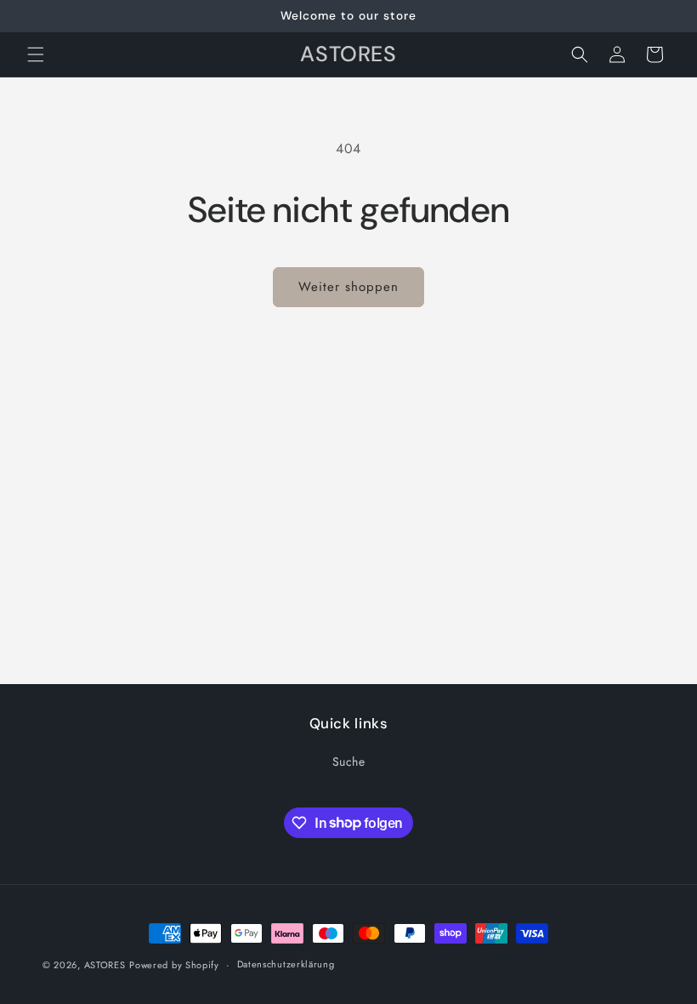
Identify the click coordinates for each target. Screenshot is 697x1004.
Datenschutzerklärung (286, 964)
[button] (35, 54)
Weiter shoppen (348, 286)
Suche (349, 761)
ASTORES (105, 965)
